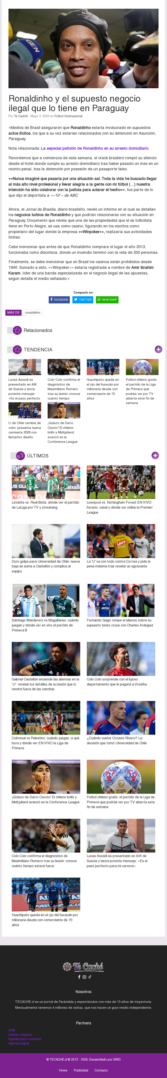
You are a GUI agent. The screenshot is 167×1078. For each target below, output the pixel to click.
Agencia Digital (18, 1043)
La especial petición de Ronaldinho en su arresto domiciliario (95, 148)
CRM (11, 1030)
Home (63, 1070)
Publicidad (81, 1070)
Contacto (101, 1070)
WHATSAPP (109, 299)
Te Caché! (21, 116)
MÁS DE (13, 312)
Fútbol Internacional (68, 116)
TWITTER (85, 299)
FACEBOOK (61, 299)
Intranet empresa (20, 1034)
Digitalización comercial (24, 1039)
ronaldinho (32, 312)
